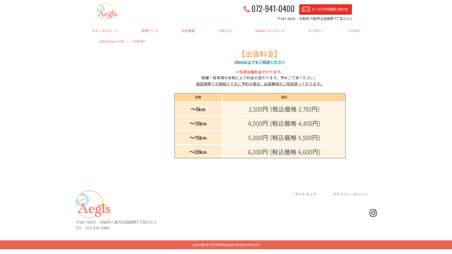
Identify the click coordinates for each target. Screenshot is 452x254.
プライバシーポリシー (350, 194)
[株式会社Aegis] (107, 18)
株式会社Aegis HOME (112, 41)
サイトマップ (305, 194)
